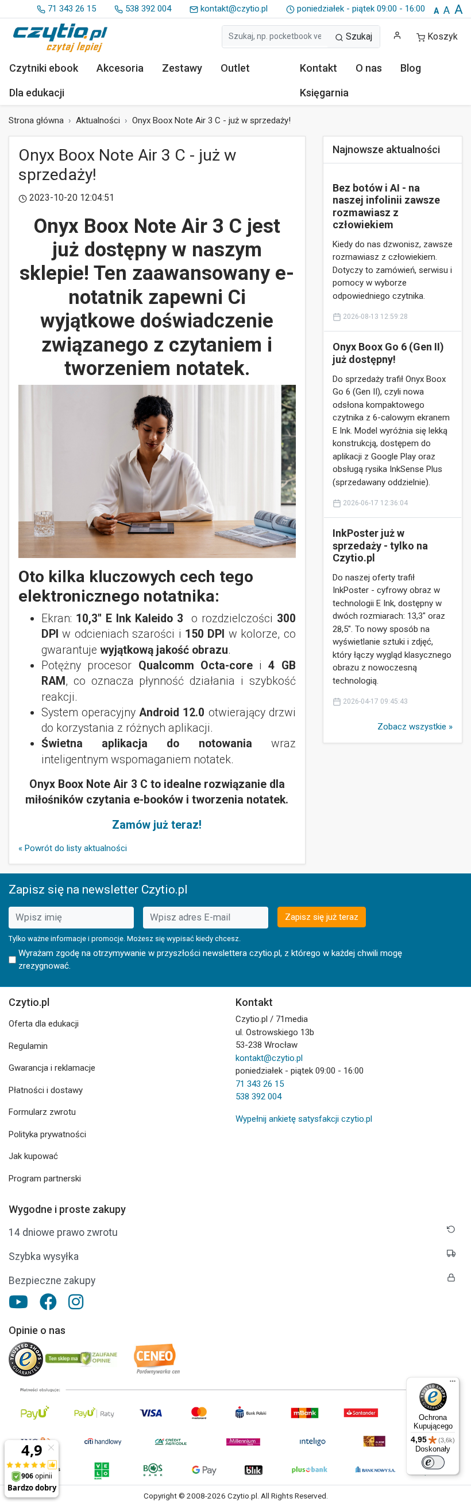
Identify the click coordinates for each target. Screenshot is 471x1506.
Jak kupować (33, 1156)
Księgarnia (324, 93)
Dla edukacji (36, 93)
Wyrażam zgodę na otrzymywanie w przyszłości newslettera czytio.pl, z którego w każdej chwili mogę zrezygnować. (210, 960)
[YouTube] (18, 1302)
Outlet (235, 68)
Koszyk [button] (442, 36)
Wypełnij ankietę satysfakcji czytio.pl (303, 1119)
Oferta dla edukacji (44, 1024)
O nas (369, 68)
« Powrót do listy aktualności (72, 848)
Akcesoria (120, 68)
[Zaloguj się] (397, 35)
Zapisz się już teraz (321, 917)
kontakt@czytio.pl (233, 8)
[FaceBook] (48, 1302)
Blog (410, 68)
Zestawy (182, 68)
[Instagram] (75, 1302)
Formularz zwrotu (42, 1112)
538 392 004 (147, 8)
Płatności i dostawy (46, 1090)
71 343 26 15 (70, 8)
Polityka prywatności (47, 1134)
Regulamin (28, 1046)
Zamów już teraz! (157, 825)
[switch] (433, 1462)
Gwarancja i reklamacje (52, 1068)
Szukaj (357, 36)
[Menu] (453, 1384)
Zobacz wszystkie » (415, 726)
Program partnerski (45, 1178)
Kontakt (318, 68)
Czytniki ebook (43, 68)
